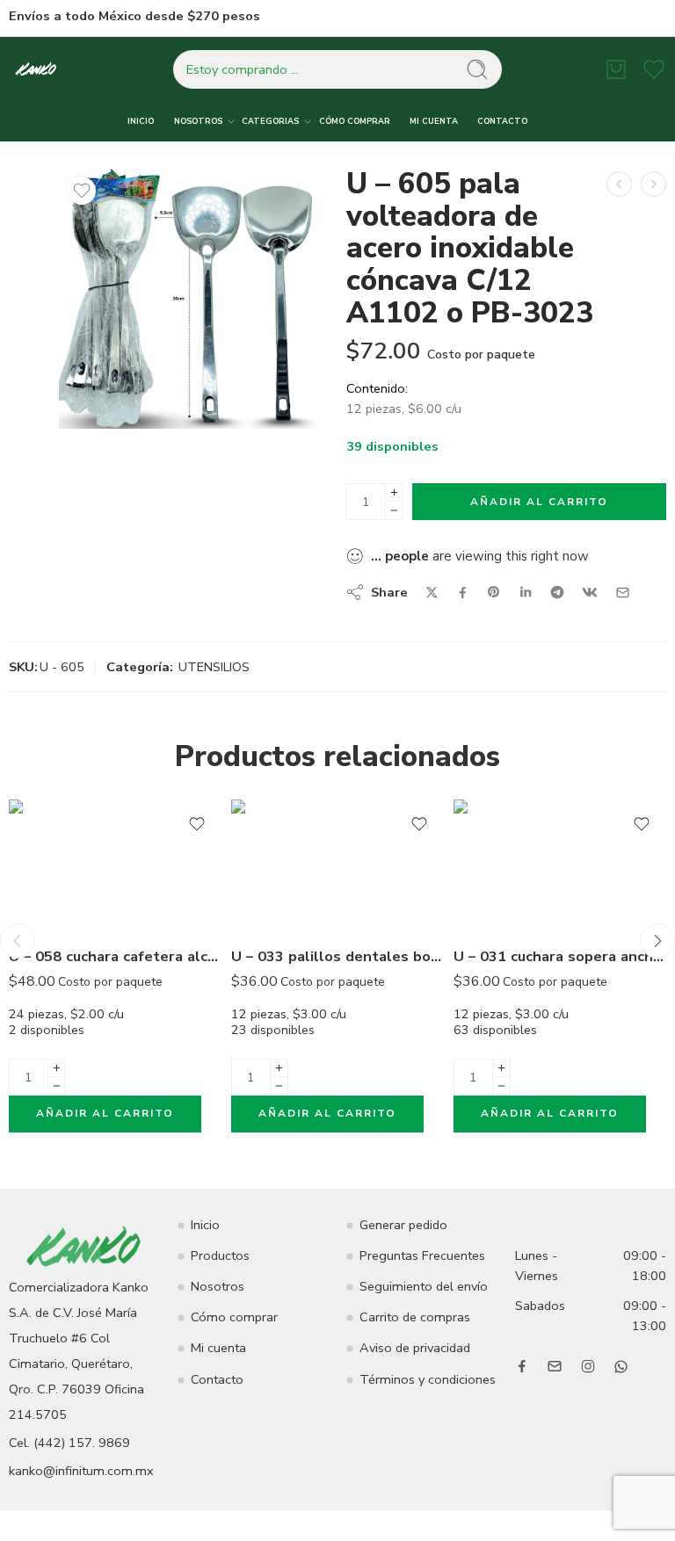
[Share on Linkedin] (526, 592)
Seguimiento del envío (423, 1286)
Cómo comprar (234, 1317)
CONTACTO (502, 121)
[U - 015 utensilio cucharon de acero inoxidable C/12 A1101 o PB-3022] (653, 184)
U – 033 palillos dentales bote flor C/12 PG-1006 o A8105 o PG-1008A (338, 956)
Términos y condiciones (427, 1379)
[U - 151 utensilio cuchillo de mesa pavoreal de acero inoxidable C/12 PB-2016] (619, 184)
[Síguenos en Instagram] (588, 1366)
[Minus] (394, 511)
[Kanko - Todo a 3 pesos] (36, 70)
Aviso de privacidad (414, 1348)
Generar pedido (403, 1225)
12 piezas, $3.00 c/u (340, 1021)
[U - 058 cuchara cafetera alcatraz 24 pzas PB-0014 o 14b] (115, 865)
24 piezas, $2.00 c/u (118, 1021)
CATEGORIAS (270, 121)
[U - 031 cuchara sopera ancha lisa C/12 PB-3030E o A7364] (560, 865)
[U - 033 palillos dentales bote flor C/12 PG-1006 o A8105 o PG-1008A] (338, 865)
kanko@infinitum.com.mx (81, 1471)
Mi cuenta (218, 1348)
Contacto (217, 1379)
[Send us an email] (554, 1366)
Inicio (205, 1225)
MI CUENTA (434, 121)
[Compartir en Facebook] (462, 592)
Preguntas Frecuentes (422, 1255)
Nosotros (217, 1286)
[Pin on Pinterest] (494, 592)
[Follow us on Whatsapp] (620, 1366)
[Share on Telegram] (557, 592)
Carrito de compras (414, 1317)
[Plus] (394, 492)
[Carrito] (616, 69)
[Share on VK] (590, 592)
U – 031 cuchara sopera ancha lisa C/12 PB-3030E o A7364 (560, 956)
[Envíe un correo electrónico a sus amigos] (622, 592)
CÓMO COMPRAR (354, 121)
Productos (220, 1255)
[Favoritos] (82, 191)
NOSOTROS (198, 121)
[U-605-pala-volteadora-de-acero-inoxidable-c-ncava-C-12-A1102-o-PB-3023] (189, 298)
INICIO (140, 121)
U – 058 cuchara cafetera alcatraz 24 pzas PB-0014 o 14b (115, 956)
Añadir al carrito (539, 502)
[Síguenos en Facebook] (522, 1366)
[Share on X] (432, 592)
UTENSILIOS (214, 667)
